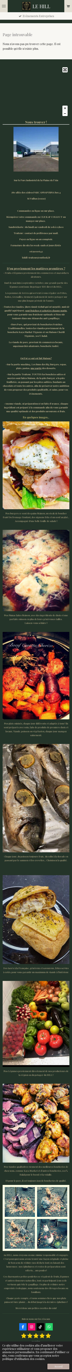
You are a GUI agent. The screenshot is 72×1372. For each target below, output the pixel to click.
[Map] (36, 91)
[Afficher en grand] (36, 465)
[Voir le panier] (68, 6)
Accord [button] (58, 1366)
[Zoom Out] (65, 113)
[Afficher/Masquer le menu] (4, 6)
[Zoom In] (65, 108)
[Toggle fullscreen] (65, 69)
